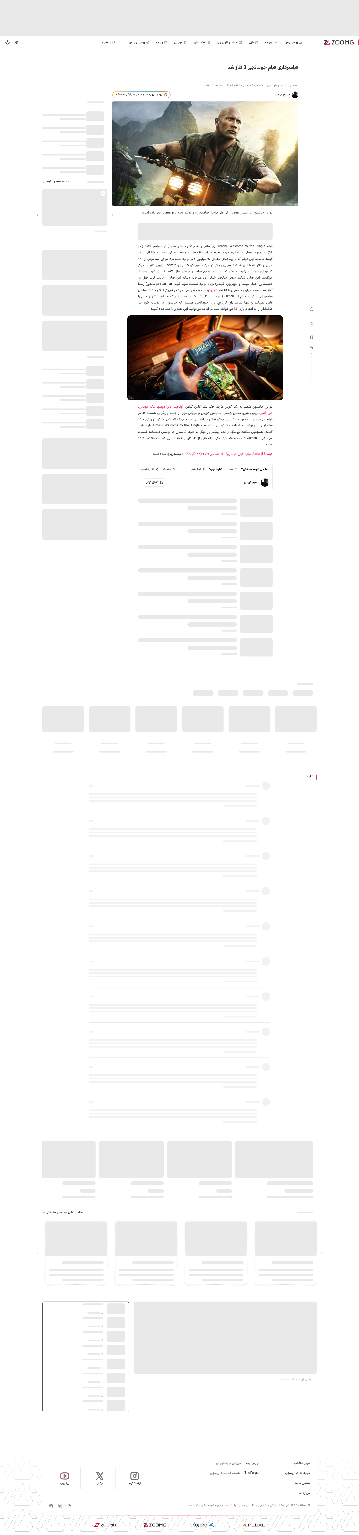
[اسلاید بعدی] (37, 215)
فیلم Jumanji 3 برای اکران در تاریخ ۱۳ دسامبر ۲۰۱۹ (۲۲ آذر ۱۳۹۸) (227, 454)
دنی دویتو (164, 406)
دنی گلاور (266, 413)
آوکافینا (178, 406)
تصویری (212, 290)
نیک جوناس (147, 406)
